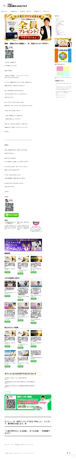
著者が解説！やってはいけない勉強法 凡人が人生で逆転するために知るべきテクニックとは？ (23, 312)
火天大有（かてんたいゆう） (61, 97)
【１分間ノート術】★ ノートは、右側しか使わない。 (16, 377)
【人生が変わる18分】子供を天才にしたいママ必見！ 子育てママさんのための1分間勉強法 (36, 291)
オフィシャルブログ (8, 393)
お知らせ (57, 19)
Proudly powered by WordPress (28, 453)
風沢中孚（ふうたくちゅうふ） (61, 94)
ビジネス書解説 (58, 23)
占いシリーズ (58, 27)
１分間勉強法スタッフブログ (61, 34)
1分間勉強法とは (13, 11)
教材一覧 (29, 11)
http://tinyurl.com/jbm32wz (11, 77)
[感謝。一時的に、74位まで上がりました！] (23, 226)
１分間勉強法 (58, 33)
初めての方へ (4, 11)
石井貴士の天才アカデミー (60, 32)
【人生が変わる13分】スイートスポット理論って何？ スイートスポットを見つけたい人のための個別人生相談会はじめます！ (63, 88)
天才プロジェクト (59, 29)
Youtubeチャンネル (59, 18)
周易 (56, 28)
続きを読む (7, 272)
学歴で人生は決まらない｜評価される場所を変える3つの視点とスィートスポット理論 (23, 266)
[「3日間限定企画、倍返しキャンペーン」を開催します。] (11, 226)
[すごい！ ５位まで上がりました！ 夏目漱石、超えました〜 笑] (36, 225)
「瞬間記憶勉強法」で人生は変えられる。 (10, 289)
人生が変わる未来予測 (59, 24)
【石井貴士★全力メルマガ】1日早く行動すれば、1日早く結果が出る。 (20, 381)
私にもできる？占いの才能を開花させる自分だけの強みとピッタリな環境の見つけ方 (36, 353)
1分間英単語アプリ (37, 11)
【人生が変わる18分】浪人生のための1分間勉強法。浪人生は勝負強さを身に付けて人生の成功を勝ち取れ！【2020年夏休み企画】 (36, 313)
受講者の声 (22, 11)
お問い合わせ (46, 11)
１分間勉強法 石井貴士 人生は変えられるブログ (13, 453)
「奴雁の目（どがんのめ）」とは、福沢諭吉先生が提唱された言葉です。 (20, 385)
